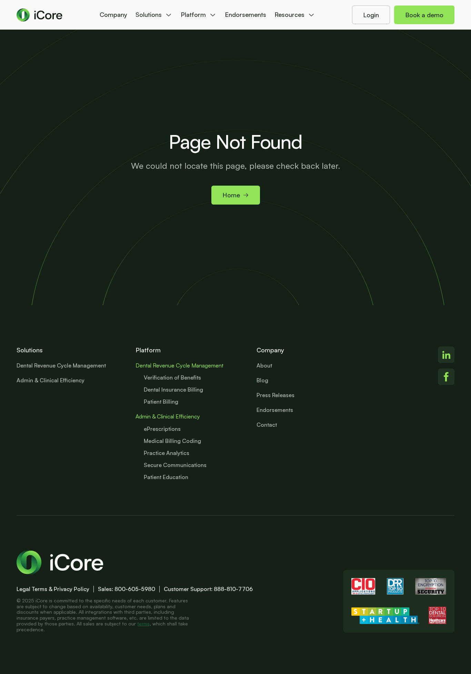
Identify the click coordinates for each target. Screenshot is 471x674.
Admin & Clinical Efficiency (168, 416)
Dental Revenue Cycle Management (179, 365)
